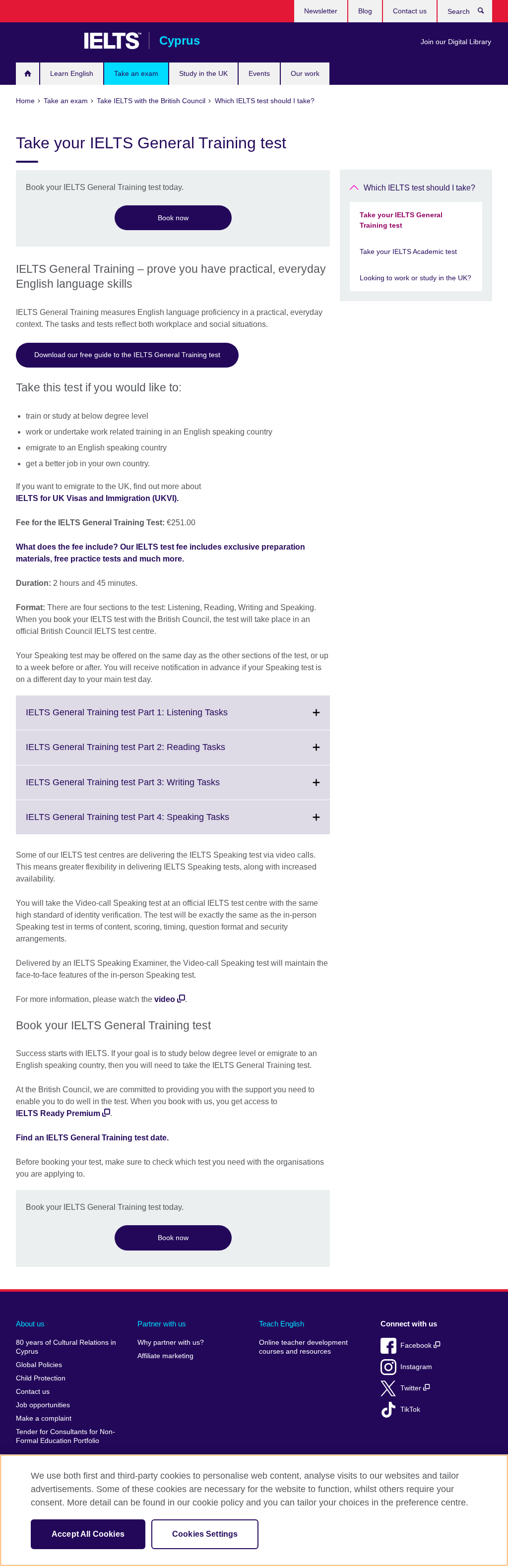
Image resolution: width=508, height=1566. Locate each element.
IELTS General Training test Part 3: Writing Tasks (144, 788)
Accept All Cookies (88, 1534)
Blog (365, 11)
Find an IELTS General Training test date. (92, 1137)
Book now (173, 218)
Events (259, 73)
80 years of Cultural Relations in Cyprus (66, 1347)
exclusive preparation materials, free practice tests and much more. (160, 553)
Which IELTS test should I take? (419, 188)
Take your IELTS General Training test (401, 220)
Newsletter (320, 11)
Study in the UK (203, 73)
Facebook (417, 1345)
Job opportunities (43, 1405)
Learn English (71, 73)
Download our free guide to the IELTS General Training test (127, 355)
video (164, 999)
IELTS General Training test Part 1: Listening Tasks (148, 718)
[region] (254, 1510)
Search (486, 13)
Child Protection (40, 1378)
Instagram (416, 1367)
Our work (305, 73)
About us (30, 1323)
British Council (45, 40)
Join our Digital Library (456, 42)
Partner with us (161, 1323)
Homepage (27, 74)
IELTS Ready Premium (58, 1113)
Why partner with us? (170, 1342)
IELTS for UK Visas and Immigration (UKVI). (97, 498)
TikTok (410, 1409)
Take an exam (136, 73)
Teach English (281, 1323)
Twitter (411, 1388)
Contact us (410, 11)
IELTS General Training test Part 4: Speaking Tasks (149, 823)
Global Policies (39, 1365)
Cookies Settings (205, 1534)
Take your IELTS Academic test (408, 251)
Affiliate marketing (165, 1356)
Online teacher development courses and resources (303, 1347)
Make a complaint (43, 1418)
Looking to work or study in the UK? (415, 278)
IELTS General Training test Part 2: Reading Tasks (147, 753)
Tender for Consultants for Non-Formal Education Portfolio (65, 1436)
